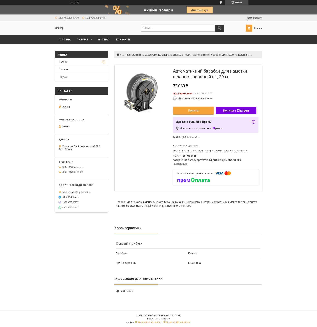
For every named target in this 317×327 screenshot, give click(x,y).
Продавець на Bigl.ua (158, 318)
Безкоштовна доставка (185, 145)
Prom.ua (176, 315)
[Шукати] (219, 28)
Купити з (229, 110)
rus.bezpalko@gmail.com (76, 191)
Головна (64, 39)
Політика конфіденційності (177, 322)
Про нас (104, 39)
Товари (63, 61)
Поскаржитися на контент (148, 322)
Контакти (123, 39)
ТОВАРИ (82, 39)
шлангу (147, 202)
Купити (193, 110)
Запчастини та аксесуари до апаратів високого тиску (159, 54)
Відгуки (63, 77)
